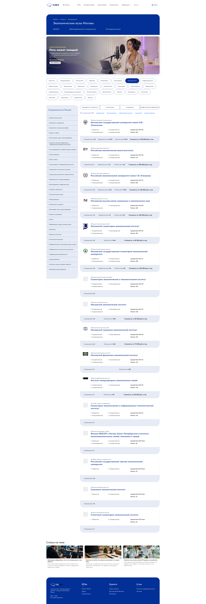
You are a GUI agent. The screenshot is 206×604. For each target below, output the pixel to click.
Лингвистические (92, 92)
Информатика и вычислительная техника (61, 249)
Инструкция (112, 594)
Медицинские (78, 97)
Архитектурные (135, 86)
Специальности (114, 5)
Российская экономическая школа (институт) (112, 150)
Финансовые (104, 80)
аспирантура (129, 107)
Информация (125, 5)
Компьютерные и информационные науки (61, 164)
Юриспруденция (54, 199)
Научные (119, 92)
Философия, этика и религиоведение (60, 209)
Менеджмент (94, 86)
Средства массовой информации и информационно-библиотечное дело (59, 143)
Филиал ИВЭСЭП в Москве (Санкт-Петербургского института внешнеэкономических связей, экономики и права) (120, 435)
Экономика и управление (56, 123)
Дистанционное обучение (116, 591)
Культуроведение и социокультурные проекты (62, 149)
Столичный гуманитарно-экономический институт (114, 515)
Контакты (139, 591)
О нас (135, 5)
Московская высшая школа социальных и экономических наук (120, 201)
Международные (65, 80)
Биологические (106, 92)
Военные (90, 97)
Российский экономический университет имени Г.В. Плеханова (121, 175)
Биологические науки (55, 118)
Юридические (150, 86)
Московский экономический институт (108, 304)
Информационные (147, 80)
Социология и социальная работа (59, 128)
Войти (156, 5)
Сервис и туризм (54, 133)
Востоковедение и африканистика (59, 184)
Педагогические (53, 86)
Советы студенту (114, 589)
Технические (121, 86)
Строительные (108, 86)
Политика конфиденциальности (146, 589)
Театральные (64, 97)
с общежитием (100, 113)
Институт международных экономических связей (114, 380)
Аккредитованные (149, 113)
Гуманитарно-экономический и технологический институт (118, 279)
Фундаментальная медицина (57, 269)
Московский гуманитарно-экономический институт (115, 226)
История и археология (55, 189)
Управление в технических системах (59, 169)
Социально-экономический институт (108, 489)
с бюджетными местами (125, 113)
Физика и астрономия (55, 214)
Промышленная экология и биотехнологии (61, 174)
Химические (144, 92)
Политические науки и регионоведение (60, 138)
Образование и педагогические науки (60, 224)
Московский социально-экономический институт (114, 330)
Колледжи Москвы (89, 5)
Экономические (72, 19)
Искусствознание (54, 154)
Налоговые (52, 97)
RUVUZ (55, 19)
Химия (51, 219)
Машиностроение (54, 259)
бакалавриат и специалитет (90, 107)
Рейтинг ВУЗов (86, 589)
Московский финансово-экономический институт (114, 355)
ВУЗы (79, 5)
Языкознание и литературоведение (59, 179)
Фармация (52, 229)
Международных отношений (72, 92)
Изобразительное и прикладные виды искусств (63, 244)
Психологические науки (56, 194)
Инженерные (131, 92)
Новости (113, 584)
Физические (81, 86)
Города (84, 591)
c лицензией (138, 113)
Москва (67, 5)
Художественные (54, 92)
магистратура (110, 107)
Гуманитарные (118, 80)
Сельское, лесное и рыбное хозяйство (60, 264)
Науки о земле (53, 159)
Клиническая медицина (56, 239)
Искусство (52, 80)
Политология (79, 80)
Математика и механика (56, 204)
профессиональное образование (150, 107)
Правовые (92, 80)
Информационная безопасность (58, 254)
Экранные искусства (55, 234)
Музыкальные (68, 86)
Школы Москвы (102, 5)
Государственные (111, 113)
